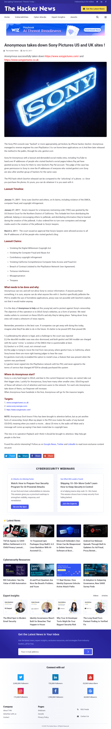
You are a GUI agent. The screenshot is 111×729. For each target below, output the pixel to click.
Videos (95, 596)
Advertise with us (9, 714)
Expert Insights (58, 17)
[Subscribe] (88, 651)
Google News (50, 444)
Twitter (60, 444)
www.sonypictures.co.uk (17, 402)
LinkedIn (71, 444)
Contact (6, 717)
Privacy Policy (43, 717)
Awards (74, 17)
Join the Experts (70, 504)
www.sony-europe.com (16, 406)
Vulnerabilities (21, 17)
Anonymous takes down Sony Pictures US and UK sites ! (54, 45)
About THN (7, 710)
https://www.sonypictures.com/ (18, 410)
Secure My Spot (20, 507)
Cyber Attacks (40, 17)
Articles (105, 596)
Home (7, 17)
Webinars (41, 710)
